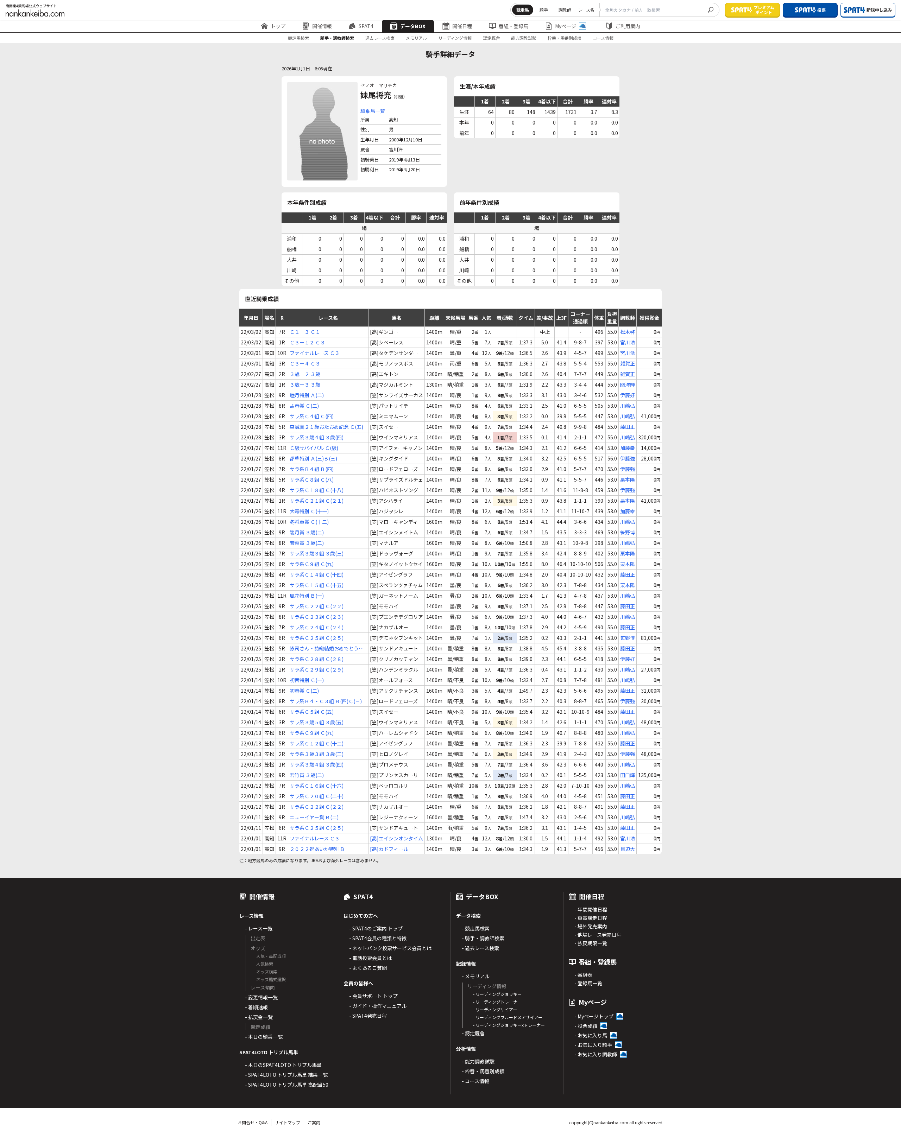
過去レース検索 (380, 38)
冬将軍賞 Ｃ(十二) (309, 521)
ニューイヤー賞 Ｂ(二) (314, 817)
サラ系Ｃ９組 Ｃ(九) (312, 563)
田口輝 (627, 774)
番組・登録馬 (513, 26)
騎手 (544, 10)
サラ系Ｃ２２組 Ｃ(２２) (317, 606)
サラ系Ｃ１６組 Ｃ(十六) (317, 785)
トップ (278, 26)
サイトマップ (287, 1122)
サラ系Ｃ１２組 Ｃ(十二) (317, 743)
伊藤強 (627, 458)
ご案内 (314, 1122)
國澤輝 (627, 384)
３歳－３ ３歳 (305, 384)
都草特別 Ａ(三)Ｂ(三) (313, 458)
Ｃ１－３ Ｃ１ (305, 331)
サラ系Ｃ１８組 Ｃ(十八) (317, 490)
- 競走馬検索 (476, 928)
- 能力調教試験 (478, 1061)
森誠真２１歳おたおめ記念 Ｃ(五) (326, 426)
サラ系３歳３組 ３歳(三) (317, 553)
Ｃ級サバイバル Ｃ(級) (314, 447)
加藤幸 (627, 447)
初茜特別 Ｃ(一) (307, 680)
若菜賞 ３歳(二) (307, 542)
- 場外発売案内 (590, 926)
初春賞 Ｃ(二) (304, 690)
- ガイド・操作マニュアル (378, 1005)
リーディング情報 (455, 38)
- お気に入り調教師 (595, 1054)
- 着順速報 (256, 1007)
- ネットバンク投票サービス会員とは (390, 948)
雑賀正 (627, 363)
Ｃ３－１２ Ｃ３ (307, 342)
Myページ (565, 26)
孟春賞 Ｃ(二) (304, 405)
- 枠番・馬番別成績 (483, 1071)
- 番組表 (583, 974)
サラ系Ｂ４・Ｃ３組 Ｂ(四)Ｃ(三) (326, 701)
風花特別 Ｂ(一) (307, 595)
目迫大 (627, 848)
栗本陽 (627, 479)
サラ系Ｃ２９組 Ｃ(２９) (317, 669)
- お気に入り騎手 (593, 1044)
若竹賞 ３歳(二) (307, 774)
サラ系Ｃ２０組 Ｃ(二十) (317, 796)
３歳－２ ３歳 (305, 373)
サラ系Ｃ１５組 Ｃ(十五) (317, 585)
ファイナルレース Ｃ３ (315, 352)
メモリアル (416, 38)
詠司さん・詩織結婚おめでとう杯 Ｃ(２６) (327, 648)
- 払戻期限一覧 (590, 943)
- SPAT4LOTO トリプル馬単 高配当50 (286, 1084)
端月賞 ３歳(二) (307, 532)
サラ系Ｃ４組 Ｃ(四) (312, 416)
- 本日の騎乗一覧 (264, 1036)
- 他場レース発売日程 (598, 934)
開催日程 (462, 26)
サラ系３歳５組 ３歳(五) (317, 722)
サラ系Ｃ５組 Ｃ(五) (312, 711)
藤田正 (627, 426)
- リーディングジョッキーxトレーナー (509, 1025)
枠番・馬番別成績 (564, 38)
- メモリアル (476, 976)
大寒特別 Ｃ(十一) (309, 511)
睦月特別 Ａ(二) (307, 395)
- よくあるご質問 (368, 967)
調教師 (565, 10)
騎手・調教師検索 (337, 38)
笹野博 (627, 532)
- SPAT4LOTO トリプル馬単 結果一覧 (286, 1074)
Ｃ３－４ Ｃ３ (305, 363)
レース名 (586, 10)
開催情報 (322, 26)
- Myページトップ (593, 1016)
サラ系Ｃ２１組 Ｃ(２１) (317, 500)
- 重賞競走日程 (590, 917)
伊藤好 (627, 395)
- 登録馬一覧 (588, 983)
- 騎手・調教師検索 (483, 938)
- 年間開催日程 (590, 909)
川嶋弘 (627, 405)
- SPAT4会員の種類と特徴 (378, 938)
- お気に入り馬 (590, 1035)
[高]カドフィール (389, 848)
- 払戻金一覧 (259, 1017)
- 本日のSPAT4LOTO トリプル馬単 (283, 1064)
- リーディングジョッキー (497, 994)
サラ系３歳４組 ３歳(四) (317, 437)
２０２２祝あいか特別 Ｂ (317, 848)
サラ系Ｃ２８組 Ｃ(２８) (317, 658)
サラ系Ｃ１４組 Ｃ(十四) (317, 574)
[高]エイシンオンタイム (396, 838)
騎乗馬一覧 (372, 110)
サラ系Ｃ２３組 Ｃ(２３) (317, 616)
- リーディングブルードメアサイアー (507, 1017)
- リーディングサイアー (495, 1009)
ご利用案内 (628, 26)
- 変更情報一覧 (261, 997)
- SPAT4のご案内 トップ (376, 928)
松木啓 (627, 331)
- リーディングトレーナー (497, 1002)
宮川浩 (627, 342)
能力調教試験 (523, 38)
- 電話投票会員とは (370, 957)
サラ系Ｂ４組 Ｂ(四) (312, 468)
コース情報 (603, 38)
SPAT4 (366, 26)
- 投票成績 (585, 1025)
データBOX (413, 26)
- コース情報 (475, 1081)
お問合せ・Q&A (252, 1122)
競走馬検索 (298, 38)
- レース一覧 (258, 928)
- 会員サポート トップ (373, 995)
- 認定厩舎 (473, 1033)
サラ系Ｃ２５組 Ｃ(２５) (317, 637)
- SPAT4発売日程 (368, 1015)
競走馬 (522, 10)
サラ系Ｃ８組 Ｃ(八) (312, 479)
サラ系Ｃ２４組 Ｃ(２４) (317, 627)
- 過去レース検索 (480, 948)
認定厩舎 (491, 38)
